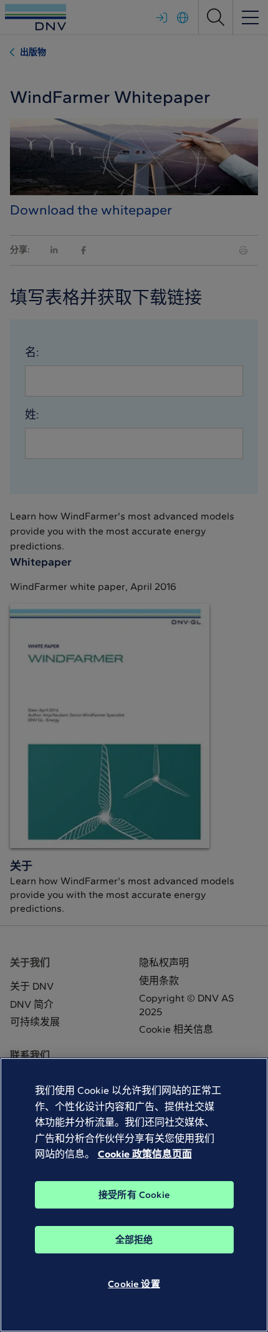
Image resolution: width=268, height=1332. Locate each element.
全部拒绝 (134, 1239)
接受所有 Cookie (134, 1194)
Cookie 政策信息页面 (145, 1154)
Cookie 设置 (134, 1284)
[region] (134, 1195)
